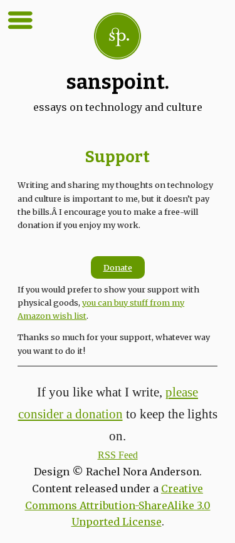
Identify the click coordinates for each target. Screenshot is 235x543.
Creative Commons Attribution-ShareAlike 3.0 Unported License (118, 505)
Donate (117, 267)
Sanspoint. (117, 82)
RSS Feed (118, 455)
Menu (20, 20)
